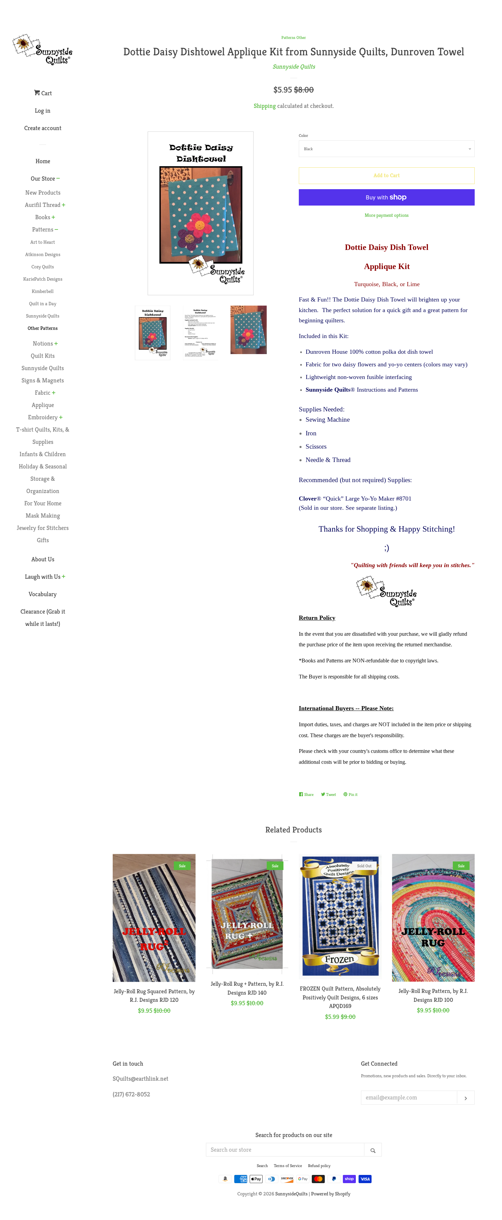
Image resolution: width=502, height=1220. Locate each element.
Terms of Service (288, 1165)
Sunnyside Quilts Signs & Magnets (43, 374)
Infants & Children (42, 454)
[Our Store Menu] (58, 178)
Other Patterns (43, 328)
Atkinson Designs (42, 254)
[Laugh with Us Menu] (63, 577)
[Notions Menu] (56, 344)
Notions (43, 343)
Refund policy (319, 1165)
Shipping (265, 106)
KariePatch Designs (42, 279)
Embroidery (43, 417)
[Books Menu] (53, 217)
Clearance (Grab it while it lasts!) (42, 617)
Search (262, 1165)
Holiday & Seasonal (43, 466)
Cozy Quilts (42, 267)
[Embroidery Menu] (61, 417)
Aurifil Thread (42, 205)
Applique (43, 405)
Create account (42, 128)
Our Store (43, 178)
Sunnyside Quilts (42, 316)
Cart (46, 93)
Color (303, 135)
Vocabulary (43, 594)
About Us (42, 559)
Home (43, 161)
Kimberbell (43, 291)
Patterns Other (293, 37)
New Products (42, 192)
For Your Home (42, 503)
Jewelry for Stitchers (43, 528)
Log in (43, 110)
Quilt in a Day (42, 303)
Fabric (43, 392)
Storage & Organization (42, 485)
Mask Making (43, 515)
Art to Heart (42, 242)
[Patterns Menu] (56, 230)
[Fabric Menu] (54, 393)
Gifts (43, 540)
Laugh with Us (42, 576)
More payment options (387, 215)
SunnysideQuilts (291, 1194)
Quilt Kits (43, 356)
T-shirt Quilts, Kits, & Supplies (42, 435)
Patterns (42, 229)
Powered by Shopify (330, 1194)
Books (42, 217)
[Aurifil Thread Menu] (63, 205)
